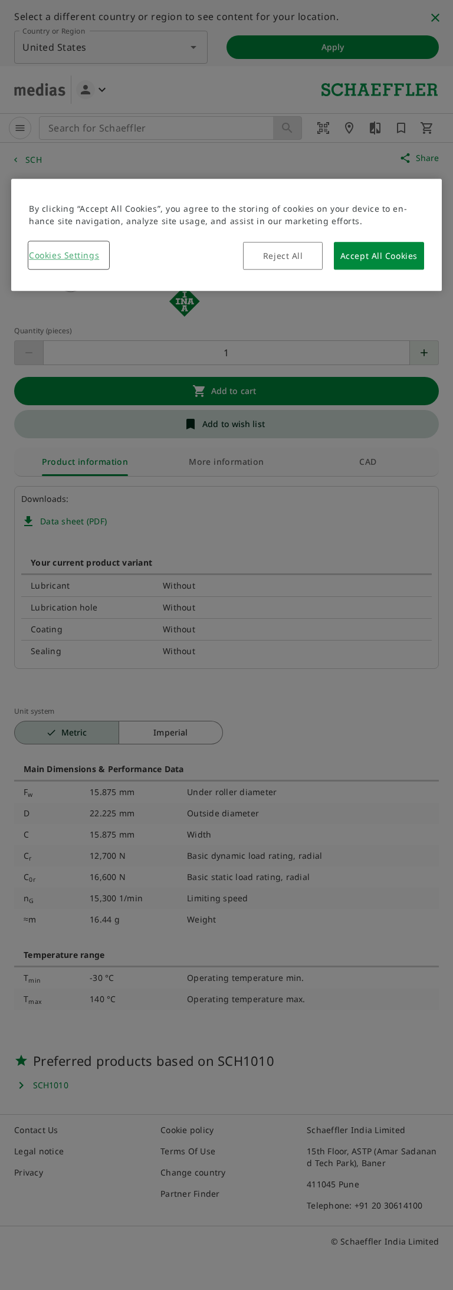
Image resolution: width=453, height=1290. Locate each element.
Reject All (283, 255)
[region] (226, 235)
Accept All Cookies (379, 255)
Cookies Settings (64, 255)
